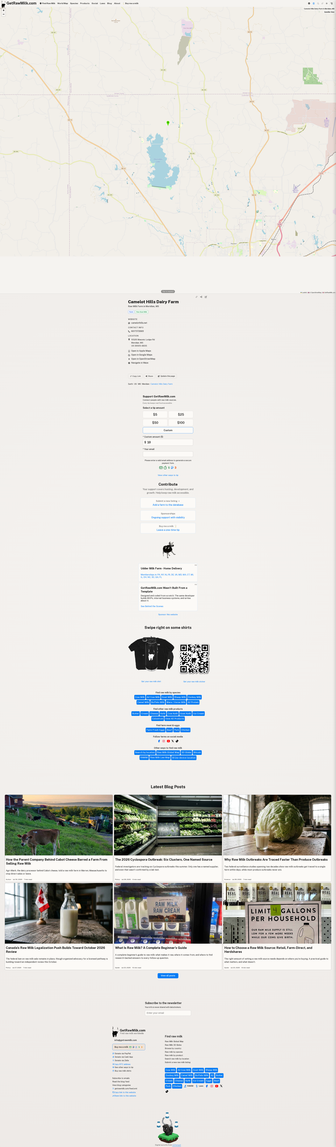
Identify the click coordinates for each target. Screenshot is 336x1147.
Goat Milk (167, 697)
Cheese (154, 713)
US (135, 384)
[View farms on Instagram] (212, 1086)
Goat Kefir (185, 713)
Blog (109, 3)
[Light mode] (327, 3)
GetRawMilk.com (132, 1030)
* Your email (148, 449)
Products (85, 3)
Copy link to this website (125, 1092)
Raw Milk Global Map (168, 752)
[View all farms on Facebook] (159, 741)
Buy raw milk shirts (122, 1071)
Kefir (163, 713)
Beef (169, 730)
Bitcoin (197, 752)
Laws (102, 3)
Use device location (185, 757)
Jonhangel (176, 1145)
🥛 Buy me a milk (130, 3)
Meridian (145, 384)
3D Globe (186, 752)
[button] (4, 10)
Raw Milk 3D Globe (173, 1045)
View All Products (174, 718)
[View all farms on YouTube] (168, 741)
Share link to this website (125, 1096)
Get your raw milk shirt (151, 681)
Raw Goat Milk (141, 312)
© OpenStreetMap (314, 292)
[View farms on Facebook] (207, 1086)
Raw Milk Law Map (160, 757)
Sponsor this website (168, 614)
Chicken (185, 730)
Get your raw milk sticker (194, 681)
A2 (212, 1075)
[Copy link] (197, 297)
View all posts (168, 975)
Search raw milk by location (177, 1059)
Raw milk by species (174, 1052)
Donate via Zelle (121, 1060)
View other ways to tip (168, 475)
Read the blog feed (120, 1081)
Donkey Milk (194, 697)
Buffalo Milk (157, 702)
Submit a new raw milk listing (177, 1062)
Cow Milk (140, 697)
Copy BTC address (122, 1064)
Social (95, 3)
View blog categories (121, 1085)
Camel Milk (143, 702)
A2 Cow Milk (153, 697)
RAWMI (144, 757)
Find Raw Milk (48, 3)
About (117, 3)
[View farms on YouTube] (217, 1086)
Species (74, 3)
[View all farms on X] (172, 741)
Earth (130, 384)
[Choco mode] (322, 3)
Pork (176, 730)
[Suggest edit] (206, 297)
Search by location (145, 752)
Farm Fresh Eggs (155, 730)
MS (139, 384)
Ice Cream (198, 713)
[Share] (201, 297)
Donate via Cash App (123, 1057)
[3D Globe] (309, 3)
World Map (62, 3)
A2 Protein (193, 702)
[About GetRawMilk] (5, 1127)
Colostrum (157, 718)
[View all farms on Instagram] (164, 741)
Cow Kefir (173, 713)
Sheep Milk (180, 697)
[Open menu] (331, 3)
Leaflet (304, 292)
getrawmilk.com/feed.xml (125, 1088)
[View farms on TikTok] (167, 1091)
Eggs (209, 1080)
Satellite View (329, 12)
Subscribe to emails (121, 1078)
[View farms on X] (221, 1086)
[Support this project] (314, 3)
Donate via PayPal (122, 1053)
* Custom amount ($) (153, 437)
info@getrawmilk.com (125, 1040)
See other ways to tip (123, 1067)
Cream (144, 713)
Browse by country (173, 1048)
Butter (135, 713)
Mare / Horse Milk (175, 702)
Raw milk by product (174, 1055)
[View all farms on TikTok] (177, 741)
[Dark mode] (318, 3)
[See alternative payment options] (172, 467)
